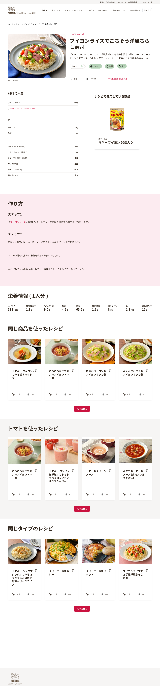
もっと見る (82, 408)
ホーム (10, 24)
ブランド (54, 10)
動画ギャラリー (119, 10)
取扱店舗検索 (135, 10)
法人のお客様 (110, 2)
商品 (43, 10)
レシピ (89, 10)
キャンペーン (103, 10)
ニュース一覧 (147, 2)
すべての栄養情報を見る (117, 79)
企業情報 (101, 2)
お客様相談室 (132, 2)
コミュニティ (121, 2)
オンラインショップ (72, 10)
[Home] (22, 10)
